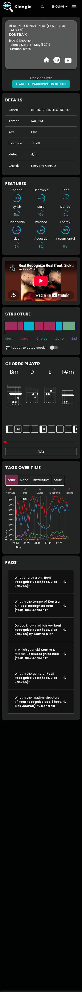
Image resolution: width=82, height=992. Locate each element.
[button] (41, 582)
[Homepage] (46, 60)
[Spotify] (57, 60)
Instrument (41, 480)
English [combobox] (58, 6)
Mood (24, 480)
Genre (12, 480)
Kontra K (18, 34)
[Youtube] (67, 60)
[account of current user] (74, 7)
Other (58, 480)
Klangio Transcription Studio (41, 84)
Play (41, 451)
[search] (42, 7)
